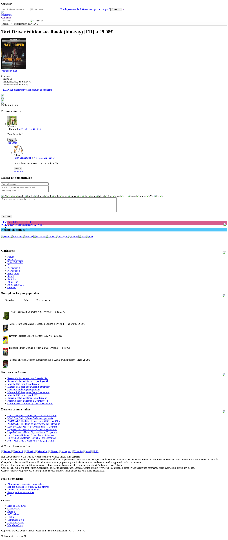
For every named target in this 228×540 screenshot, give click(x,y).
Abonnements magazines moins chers (25, 484)
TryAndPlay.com (15, 522)
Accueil (5, 24)
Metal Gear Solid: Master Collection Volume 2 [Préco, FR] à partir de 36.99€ (47, 324)
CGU (72, 530)
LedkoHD (12, 517)
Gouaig (11, 511)
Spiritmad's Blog (15, 519)
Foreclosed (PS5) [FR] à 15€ (17, 222)
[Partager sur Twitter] (2, 97)
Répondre (12, 143)
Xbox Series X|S (15, 284)
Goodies (11, 287)
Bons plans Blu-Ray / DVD (26, 24)
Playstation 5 (13, 270)
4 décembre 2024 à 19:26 (30, 129)
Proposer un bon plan (18, 227)
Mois (26, 300)
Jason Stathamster (22, 157)
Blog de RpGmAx (16, 505)
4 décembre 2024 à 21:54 (44, 158)
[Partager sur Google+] (2, 100)
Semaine (9, 300)
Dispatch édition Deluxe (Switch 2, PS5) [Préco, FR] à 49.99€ (39, 347)
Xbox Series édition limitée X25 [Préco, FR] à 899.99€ (38, 312)
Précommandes (43, 300)
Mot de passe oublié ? (70, 9)
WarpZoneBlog (15, 525)
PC (9, 265)
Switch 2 (11, 279)
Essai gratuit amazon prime (20, 492)
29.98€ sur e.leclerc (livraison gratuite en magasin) (27, 89)
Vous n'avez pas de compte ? (96, 9)
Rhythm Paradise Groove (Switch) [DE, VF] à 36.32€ (35, 335)
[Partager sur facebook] (2, 95)
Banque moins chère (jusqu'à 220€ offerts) (28, 486)
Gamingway (13, 508)
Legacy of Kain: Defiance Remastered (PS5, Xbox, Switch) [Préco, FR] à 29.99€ (50, 359)
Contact (80, 530)
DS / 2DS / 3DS (15, 262)
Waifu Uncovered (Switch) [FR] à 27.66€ (21, 224)
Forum (10, 256)
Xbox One (12, 282)
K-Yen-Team (13, 514)
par (27, 378)
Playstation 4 (13, 268)
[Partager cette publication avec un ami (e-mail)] (2, 102)
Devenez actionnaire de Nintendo (23, 489)
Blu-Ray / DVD (15, 259)
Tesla (10, 495)
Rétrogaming (13, 273)
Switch (10, 276)
